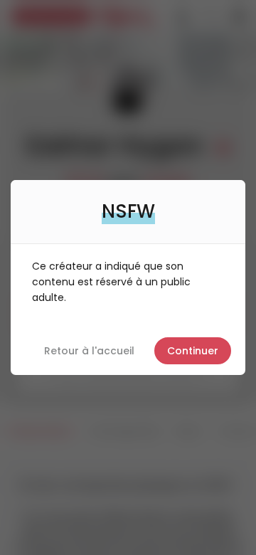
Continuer (192, 351)
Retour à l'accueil (89, 351)
